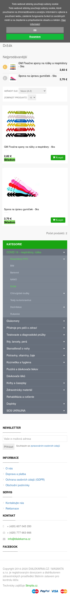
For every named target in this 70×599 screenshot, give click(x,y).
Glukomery (13, 321)
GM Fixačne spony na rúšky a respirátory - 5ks (42, 64)
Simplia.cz (32, 585)
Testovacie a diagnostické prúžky (26, 334)
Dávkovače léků (16, 376)
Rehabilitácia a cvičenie (20, 397)
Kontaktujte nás (15, 503)
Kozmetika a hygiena (19, 362)
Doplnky (11, 403)
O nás (9, 468)
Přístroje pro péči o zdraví (22, 328)
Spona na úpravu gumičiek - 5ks (37, 76)
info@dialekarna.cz (19, 539)
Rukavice (15, 313)
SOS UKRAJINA (16, 410)
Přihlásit (8, 447)
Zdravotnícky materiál (19, 390)
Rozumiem (35, 36)
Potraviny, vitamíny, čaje (21, 355)
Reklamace (12, 508)
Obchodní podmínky (17, 485)
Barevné (14, 272)
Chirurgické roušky (19, 293)
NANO (13, 279)
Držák (13, 286)
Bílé (12, 265)
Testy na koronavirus (20, 300)
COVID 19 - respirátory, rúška (24, 252)
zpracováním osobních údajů (45, 445)
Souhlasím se (38, 445)
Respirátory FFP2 (19, 258)
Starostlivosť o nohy (18, 348)
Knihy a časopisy (16, 383)
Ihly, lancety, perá (17, 341)
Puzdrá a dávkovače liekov (22, 369)
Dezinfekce (16, 306)
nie (35, 30)
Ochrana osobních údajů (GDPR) (25, 479)
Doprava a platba (16, 474)
